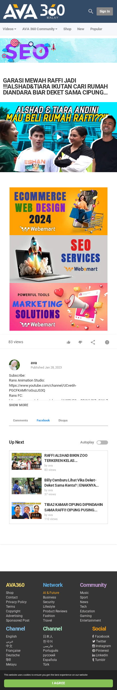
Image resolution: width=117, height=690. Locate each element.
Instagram (103, 646)
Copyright (13, 611)
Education (87, 611)
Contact (12, 597)
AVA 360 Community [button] (38, 29)
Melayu (11, 664)
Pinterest (102, 651)
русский (49, 655)
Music (84, 593)
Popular (96, 29)
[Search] (91, 11)
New (80, 29)
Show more (18, 405)
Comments (20, 420)
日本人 (48, 636)
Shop (67, 29)
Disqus (63, 420)
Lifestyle (49, 607)
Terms (10, 607)
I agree (58, 683)
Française (13, 651)
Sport (84, 597)
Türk (46, 664)
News (84, 602)
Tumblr (100, 660)
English (11, 636)
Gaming (86, 616)
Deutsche (13, 655)
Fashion (49, 616)
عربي (9, 641)
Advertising (14, 616)
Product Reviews (55, 611)
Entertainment (90, 620)
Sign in (105, 11)
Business (49, 597)
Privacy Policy (16, 602)
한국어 (48, 641)
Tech (83, 607)
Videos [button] (8, 29)
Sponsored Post (17, 620)
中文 (9, 646)
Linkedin (102, 655)
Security (49, 602)
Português (50, 651)
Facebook (43, 420)
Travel (47, 620)
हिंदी (8, 660)
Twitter (101, 641)
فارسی (48, 646)
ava (34, 363)
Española (50, 660)
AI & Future (51, 593)
